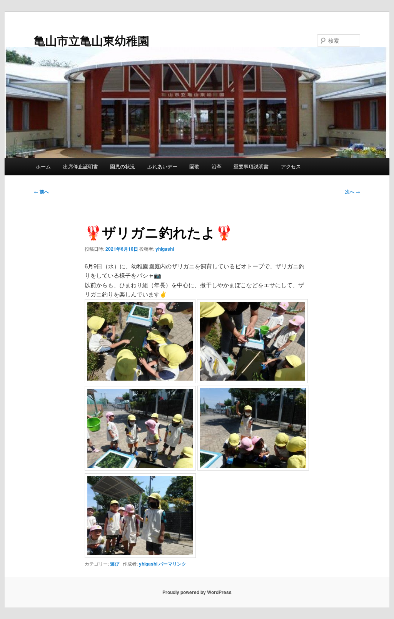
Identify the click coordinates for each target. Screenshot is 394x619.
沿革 (217, 166)
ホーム (43, 166)
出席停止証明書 (80, 166)
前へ (41, 191)
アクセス (291, 166)
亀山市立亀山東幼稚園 (91, 40)
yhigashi (164, 248)
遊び (114, 563)
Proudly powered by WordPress (197, 592)
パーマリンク (172, 563)
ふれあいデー (162, 166)
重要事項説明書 (251, 166)
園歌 (194, 166)
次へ (352, 191)
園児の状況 (122, 166)
